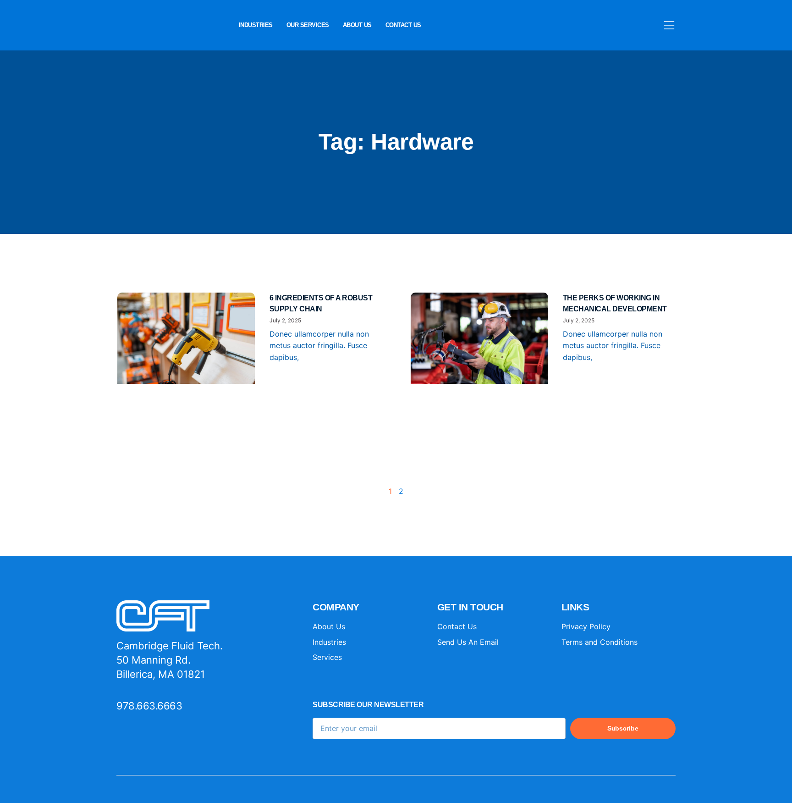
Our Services (307, 25)
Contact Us (403, 25)
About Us (357, 25)
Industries (256, 25)
